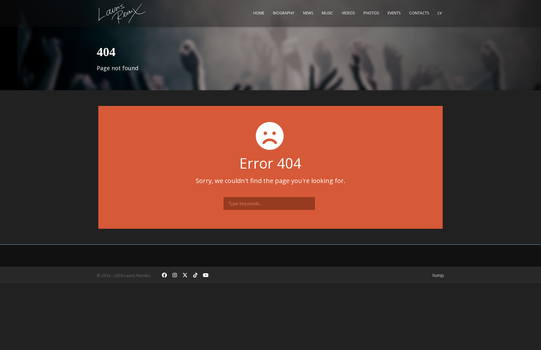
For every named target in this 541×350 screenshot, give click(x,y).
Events (394, 13)
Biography (283, 13)
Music (327, 13)
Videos (348, 13)
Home (258, 13)
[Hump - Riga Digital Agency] (438, 275)
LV (440, 13)
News (308, 13)
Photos (371, 13)
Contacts (419, 13)
